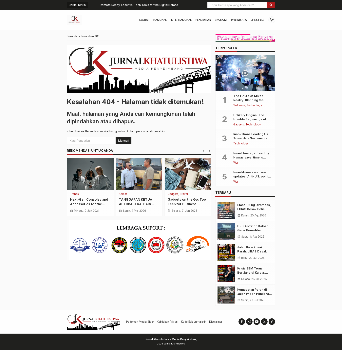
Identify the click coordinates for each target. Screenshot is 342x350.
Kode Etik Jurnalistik (193, 321)
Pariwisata (239, 19)
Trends (74, 194)
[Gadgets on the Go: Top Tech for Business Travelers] (188, 174)
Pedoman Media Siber (140, 321)
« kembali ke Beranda (81, 131)
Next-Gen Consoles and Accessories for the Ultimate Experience (89, 204)
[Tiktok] (272, 321)
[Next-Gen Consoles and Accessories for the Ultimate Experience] (90, 174)
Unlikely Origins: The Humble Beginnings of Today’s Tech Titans (249, 119)
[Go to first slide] (209, 151)
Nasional (160, 19)
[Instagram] (249, 321)
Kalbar (144, 19)
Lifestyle (257, 19)
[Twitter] (264, 321)
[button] (271, 5)
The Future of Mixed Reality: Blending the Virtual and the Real (248, 100)
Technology (254, 105)
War (235, 162)
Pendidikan (203, 19)
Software (239, 105)
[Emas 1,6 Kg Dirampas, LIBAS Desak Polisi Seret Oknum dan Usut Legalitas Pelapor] (226, 210)
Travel (184, 194)
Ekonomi (221, 19)
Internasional (181, 19)
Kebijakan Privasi (167, 321)
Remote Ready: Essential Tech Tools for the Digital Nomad (129, 5)
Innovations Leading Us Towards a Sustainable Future (250, 138)
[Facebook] (241, 321)
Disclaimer (215, 321)
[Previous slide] (204, 151)
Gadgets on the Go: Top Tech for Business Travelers (187, 204)
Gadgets (173, 194)
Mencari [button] (123, 140)
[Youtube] (257, 321)
